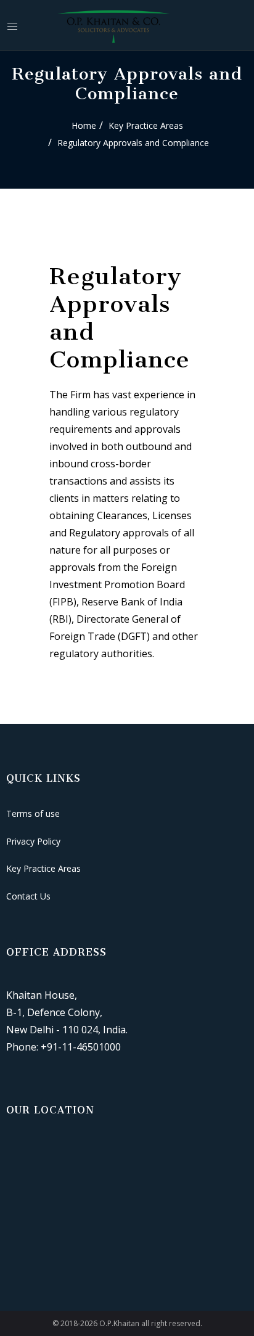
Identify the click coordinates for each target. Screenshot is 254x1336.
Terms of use (33, 813)
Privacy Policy (33, 841)
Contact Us (28, 896)
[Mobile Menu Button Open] (12, 26)
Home (84, 125)
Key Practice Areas (146, 125)
